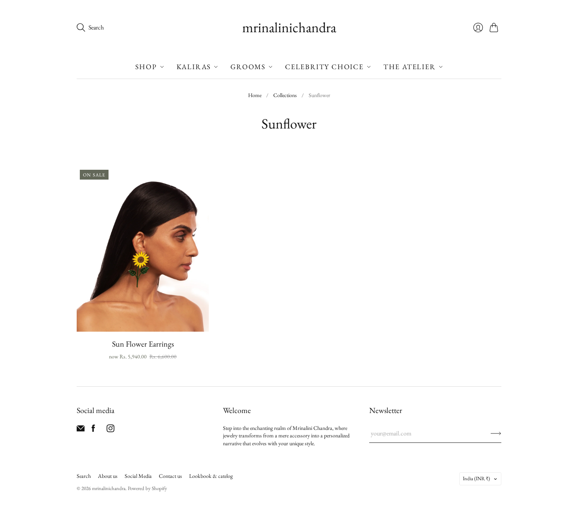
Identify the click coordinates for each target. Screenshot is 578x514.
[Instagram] (110, 430)
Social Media (138, 475)
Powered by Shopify (147, 488)
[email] (81, 430)
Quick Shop (143, 320)
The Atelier (409, 66)
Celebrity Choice (324, 66)
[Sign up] (496, 433)
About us (108, 475)
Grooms (247, 66)
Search (84, 475)
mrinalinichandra (289, 27)
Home (254, 95)
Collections (285, 95)
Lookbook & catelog (211, 475)
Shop (145, 66)
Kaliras (194, 66)
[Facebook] (93, 430)
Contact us (170, 475)
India (476, 478)
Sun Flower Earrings (143, 344)
